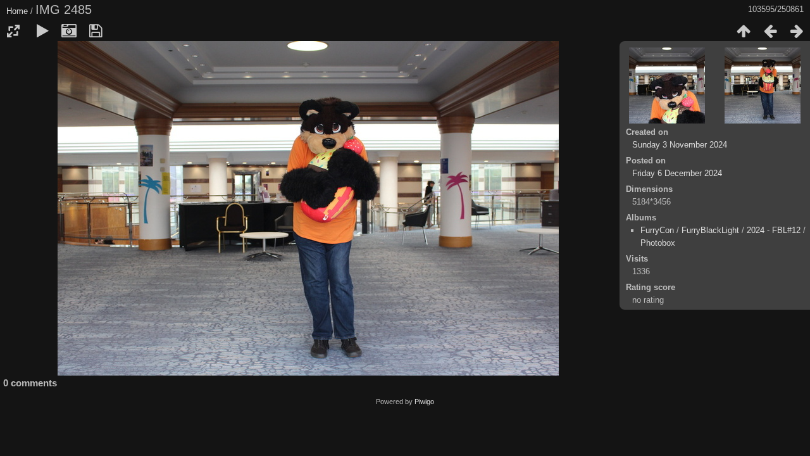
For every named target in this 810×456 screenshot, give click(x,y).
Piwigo (424, 401)
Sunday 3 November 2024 (679, 144)
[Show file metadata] (69, 31)
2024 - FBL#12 (774, 230)
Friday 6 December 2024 (677, 173)
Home (17, 11)
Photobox (657, 243)
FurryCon (657, 230)
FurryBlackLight (710, 230)
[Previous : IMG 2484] (770, 31)
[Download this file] (95, 31)
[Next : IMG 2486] (796, 31)
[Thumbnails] (743, 31)
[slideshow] (42, 31)
